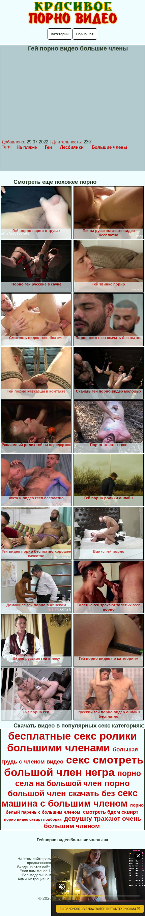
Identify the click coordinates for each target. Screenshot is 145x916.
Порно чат (84, 34)
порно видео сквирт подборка (32, 819)
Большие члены (109, 147)
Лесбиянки (72, 147)
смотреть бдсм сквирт (110, 812)
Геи (48, 147)
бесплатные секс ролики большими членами (72, 741)
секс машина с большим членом (70, 798)
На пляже (27, 147)
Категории (59, 34)
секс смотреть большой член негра (74, 766)
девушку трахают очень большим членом (92, 822)
